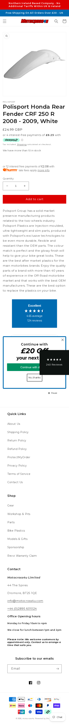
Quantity (8, 178)
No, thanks (34, 377)
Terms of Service (19, 474)
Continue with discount (34, 367)
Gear (10, 505)
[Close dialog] (62, 339)
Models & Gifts (17, 539)
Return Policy (16, 440)
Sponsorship (15, 547)
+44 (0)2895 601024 (22, 608)
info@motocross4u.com (25, 601)
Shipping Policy (18, 432)
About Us (13, 424)
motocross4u (28, 718)
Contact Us (15, 482)
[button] (5, 21)
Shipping (22, 144)
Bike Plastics (16, 530)
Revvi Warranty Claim (22, 555)
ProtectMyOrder (18, 457)
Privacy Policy (17, 465)
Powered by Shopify (44, 718)
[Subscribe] (57, 668)
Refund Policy (17, 449)
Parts (11, 522)
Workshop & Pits (18, 514)
